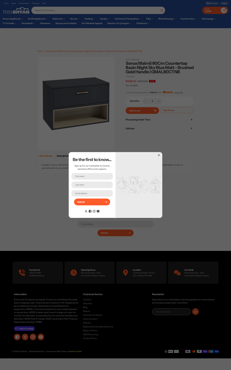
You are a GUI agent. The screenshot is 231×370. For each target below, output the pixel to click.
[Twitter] (86, 211)
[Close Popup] (159, 155)
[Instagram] (94, 211)
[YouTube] (98, 211)
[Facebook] (90, 211)
